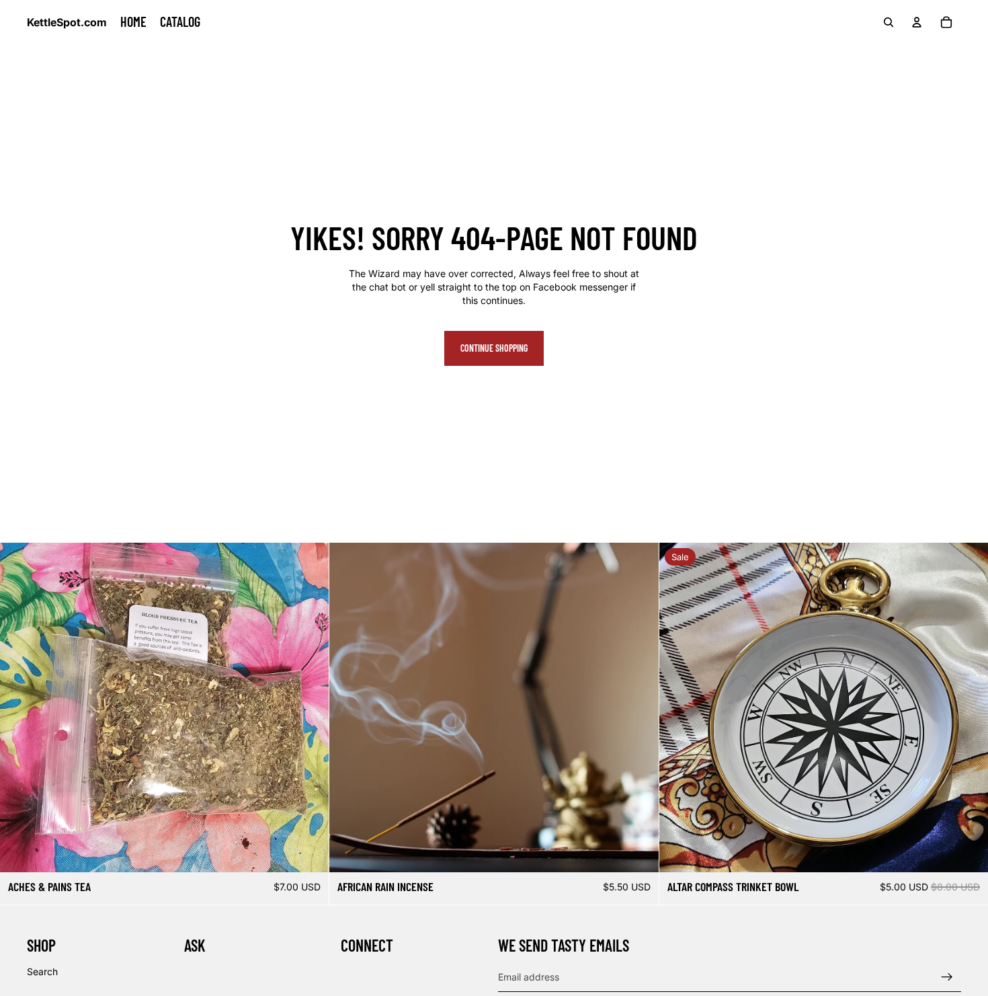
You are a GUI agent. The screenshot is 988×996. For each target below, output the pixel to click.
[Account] (917, 22)
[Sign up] (947, 976)
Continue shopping (494, 348)
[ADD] (308, 851)
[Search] (888, 22)
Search (42, 970)
